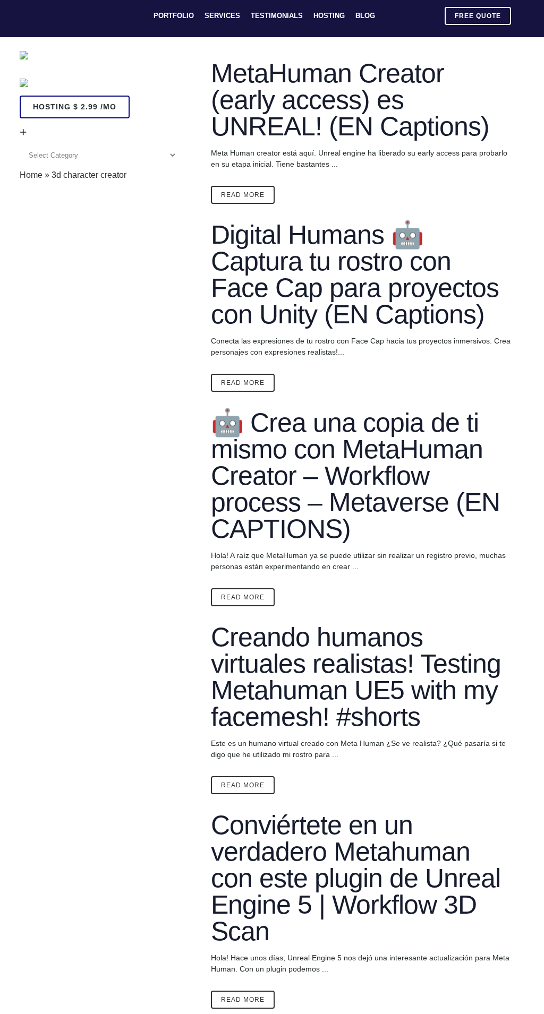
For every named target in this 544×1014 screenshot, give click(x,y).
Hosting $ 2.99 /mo (74, 106)
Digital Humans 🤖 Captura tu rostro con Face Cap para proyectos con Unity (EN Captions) (355, 274)
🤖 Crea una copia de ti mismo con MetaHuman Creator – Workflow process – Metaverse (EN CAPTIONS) (355, 476)
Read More (243, 195)
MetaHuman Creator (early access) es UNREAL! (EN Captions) (350, 99)
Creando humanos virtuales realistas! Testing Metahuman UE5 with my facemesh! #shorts (356, 677)
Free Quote (478, 16)
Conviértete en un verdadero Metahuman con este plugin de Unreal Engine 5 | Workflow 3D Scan (355, 878)
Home (31, 174)
